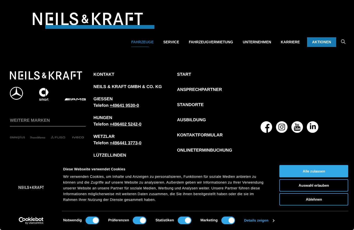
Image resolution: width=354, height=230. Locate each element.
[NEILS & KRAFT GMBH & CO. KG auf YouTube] (297, 127)
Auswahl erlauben (314, 185)
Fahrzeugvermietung (211, 42)
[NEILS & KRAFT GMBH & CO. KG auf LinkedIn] (312, 127)
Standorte (190, 104)
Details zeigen (256, 220)
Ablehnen (314, 199)
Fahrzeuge (142, 42)
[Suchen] (343, 38)
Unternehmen (257, 42)
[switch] (139, 220)
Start (184, 74)
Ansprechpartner (199, 89)
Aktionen (321, 42)
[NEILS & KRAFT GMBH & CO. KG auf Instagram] (282, 127)
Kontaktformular (200, 135)
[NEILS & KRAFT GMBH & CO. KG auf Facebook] (266, 127)
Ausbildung (191, 119)
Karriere (290, 42)
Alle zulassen (314, 171)
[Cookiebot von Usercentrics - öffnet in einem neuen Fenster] (31, 220)
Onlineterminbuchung (204, 150)
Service (171, 42)
